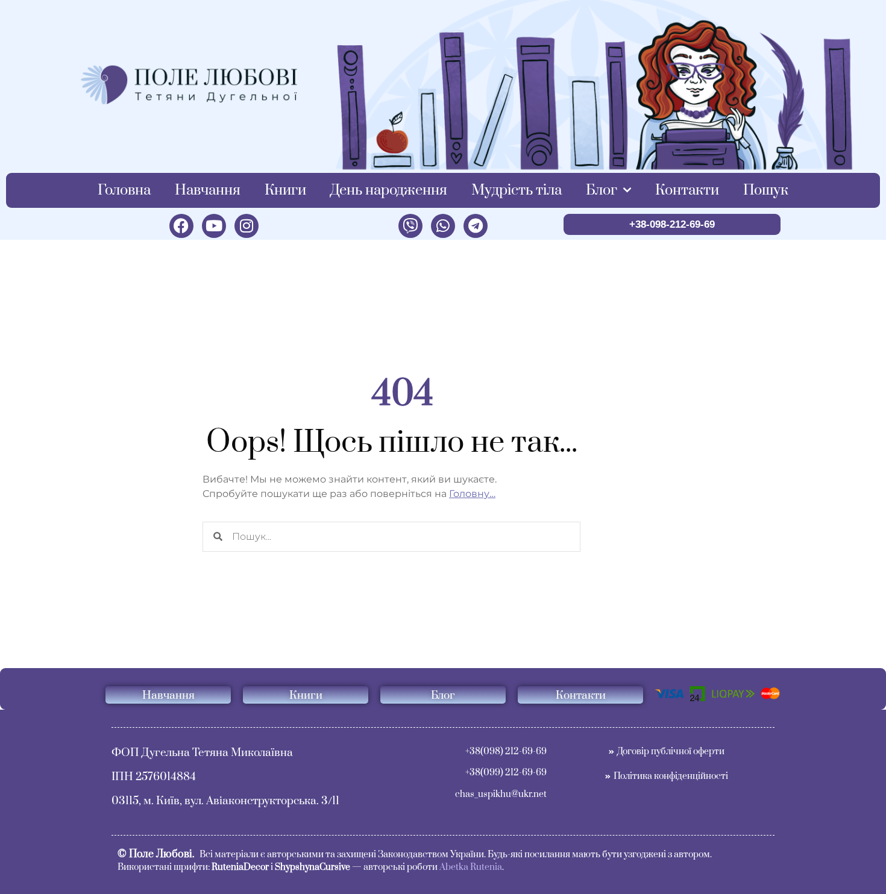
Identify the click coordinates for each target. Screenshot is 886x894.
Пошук (765, 190)
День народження (388, 190)
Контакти (687, 190)
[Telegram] (475, 226)
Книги (285, 190)
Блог (601, 190)
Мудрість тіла (516, 190)
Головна (124, 190)
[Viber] (410, 226)
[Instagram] (246, 226)
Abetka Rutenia (470, 867)
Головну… (472, 493)
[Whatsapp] (443, 226)
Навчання (207, 190)
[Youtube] (214, 226)
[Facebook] (181, 226)
